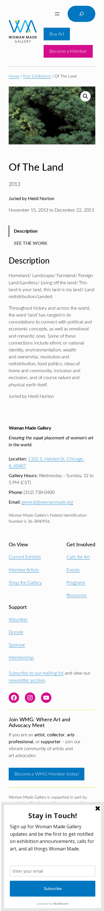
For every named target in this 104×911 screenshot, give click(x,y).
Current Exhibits (25, 557)
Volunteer (18, 619)
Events (72, 570)
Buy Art (56, 34)
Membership (21, 657)
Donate (16, 632)
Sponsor (17, 645)
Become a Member (68, 51)
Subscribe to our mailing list (36, 673)
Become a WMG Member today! (46, 774)
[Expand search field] (81, 14)
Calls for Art (78, 557)
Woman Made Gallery (30, 428)
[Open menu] (57, 13)
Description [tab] (26, 231)
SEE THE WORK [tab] (30, 243)
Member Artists (24, 570)
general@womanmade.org (47, 502)
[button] (85, 96)
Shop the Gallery (25, 582)
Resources (76, 595)
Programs (75, 582)
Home (14, 76)
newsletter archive (27, 680)
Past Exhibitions (37, 76)
